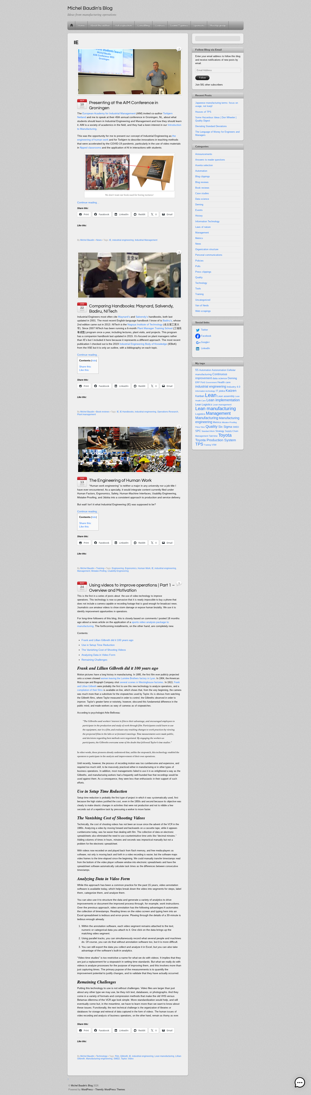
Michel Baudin (87, 240)
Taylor (124, 1058)
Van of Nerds (202, 305)
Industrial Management (146, 240)
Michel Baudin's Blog (82, 1085)
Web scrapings (203, 311)
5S (197, 370)
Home (71, 25)
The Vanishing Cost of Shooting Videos (104, 649)
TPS (199, 444)
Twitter (204, 329)
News (99, 240)
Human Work (144, 568)
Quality (199, 277)
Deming (199, 204)
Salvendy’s (142, 316)
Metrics (199, 238)
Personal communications (208, 255)
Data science (202, 199)
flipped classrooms (90, 147)
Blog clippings (202, 176)
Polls (197, 266)
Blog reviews (202, 182)
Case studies (202, 193)
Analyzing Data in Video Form (98, 654)
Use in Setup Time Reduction (98, 645)
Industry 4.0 (233, 386)
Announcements (203, 154)
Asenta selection (204, 165)
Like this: (84, 370)
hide (94, 360)
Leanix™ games (179, 25)
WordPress (87, 1089)
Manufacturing (206, 418)
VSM (214, 445)
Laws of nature (203, 227)
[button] (300, 1083)
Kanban (199, 396)
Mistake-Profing (99, 571)
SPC (198, 430)
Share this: (85, 366)
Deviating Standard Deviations (211, 126)
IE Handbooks (127, 411)
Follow (202, 77)
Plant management (86, 414)
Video (131, 1058)
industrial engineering (123, 240)
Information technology (205, 391)
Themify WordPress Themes (110, 1089)
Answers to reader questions (210, 159)
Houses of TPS (203, 111)
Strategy (219, 431)
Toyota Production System (215, 440)
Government (211, 382)
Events (199, 210)
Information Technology (207, 221)
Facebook (205, 336)
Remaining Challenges (94, 659)
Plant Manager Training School (154, 328)
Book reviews (102, 411)
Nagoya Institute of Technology (145, 324)
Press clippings (203, 271)
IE (110, 240)
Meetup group (218, 25)
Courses (160, 25)
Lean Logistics (203, 404)
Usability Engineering (118, 571)
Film (117, 1056)
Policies (199, 260)
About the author (100, 25)
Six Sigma (225, 426)
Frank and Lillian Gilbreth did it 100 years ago (107, 640)
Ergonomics (131, 568)
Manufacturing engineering (99, 1058)
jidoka (222, 391)
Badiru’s (167, 320)
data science (220, 378)
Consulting (143, 25)
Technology (101, 1056)
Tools (198, 288)
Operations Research (167, 411)
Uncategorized (202, 300)
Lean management (222, 404)
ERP (197, 382)
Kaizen (231, 390)
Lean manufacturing (164, 1056)
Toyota (225, 435)
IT (217, 391)
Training (100, 568)
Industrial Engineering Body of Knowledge (143, 343)
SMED (117, 1058)
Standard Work (208, 431)
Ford (202, 382)
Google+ (205, 342)
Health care (224, 382)
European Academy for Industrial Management (109, 113)
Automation (201, 171)
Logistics (200, 414)
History (199, 215)
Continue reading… (88, 202)
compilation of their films (90, 690)
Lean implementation (223, 400)
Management (83, 571)
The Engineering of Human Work (120, 480)
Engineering (118, 568)
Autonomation (219, 370)
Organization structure (206, 249)
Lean (211, 395)
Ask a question (123, 25)
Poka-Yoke (200, 427)
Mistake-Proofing (229, 422)
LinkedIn (205, 348)
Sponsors (198, 25)
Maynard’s (124, 316)
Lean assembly (226, 396)
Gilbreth (124, 1056)
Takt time (213, 436)
